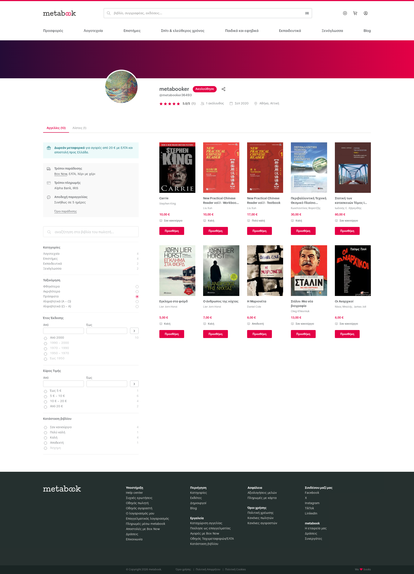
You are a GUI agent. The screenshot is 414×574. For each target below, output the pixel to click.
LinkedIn (311, 513)
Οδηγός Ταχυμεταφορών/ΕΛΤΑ (212, 538)
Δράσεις (132, 534)
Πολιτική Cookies (235, 569)
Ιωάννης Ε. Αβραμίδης (348, 208)
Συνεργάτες (313, 538)
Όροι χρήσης (185, 569)
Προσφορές (53, 31)
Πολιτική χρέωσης (261, 512)
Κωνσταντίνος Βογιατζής (306, 208)
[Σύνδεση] (366, 13)
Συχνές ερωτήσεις (139, 498)
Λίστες (79, 128)
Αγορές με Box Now (204, 533)
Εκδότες (196, 498)
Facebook (312, 492)
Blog (193, 508)
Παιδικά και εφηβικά (242, 31)
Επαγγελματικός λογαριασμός (147, 518)
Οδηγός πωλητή (137, 503)
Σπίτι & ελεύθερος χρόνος (182, 31)
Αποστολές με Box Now (143, 529)
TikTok (309, 508)
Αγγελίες (56, 128)
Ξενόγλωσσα (332, 31)
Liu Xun (207, 208)
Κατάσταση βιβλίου (204, 544)
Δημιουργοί (198, 503)
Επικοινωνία (134, 539)
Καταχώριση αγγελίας (206, 523)
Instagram (312, 503)
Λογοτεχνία (93, 31)
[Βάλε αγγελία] (345, 13)
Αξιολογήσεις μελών (262, 492)
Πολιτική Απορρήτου (209, 569)
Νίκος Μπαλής (343, 306)
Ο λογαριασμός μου (140, 513)
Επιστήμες (132, 31)
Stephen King (167, 203)
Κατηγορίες (198, 492)
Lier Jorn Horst (168, 306)
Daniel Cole (254, 306)
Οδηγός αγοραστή (139, 508)
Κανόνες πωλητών (260, 518)
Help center (134, 492)
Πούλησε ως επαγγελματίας (210, 528)
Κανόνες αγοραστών (262, 523)
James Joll (360, 306)
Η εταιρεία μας (316, 528)
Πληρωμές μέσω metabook (145, 523)
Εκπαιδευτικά (290, 31)
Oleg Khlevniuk (300, 311)
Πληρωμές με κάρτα (262, 498)
